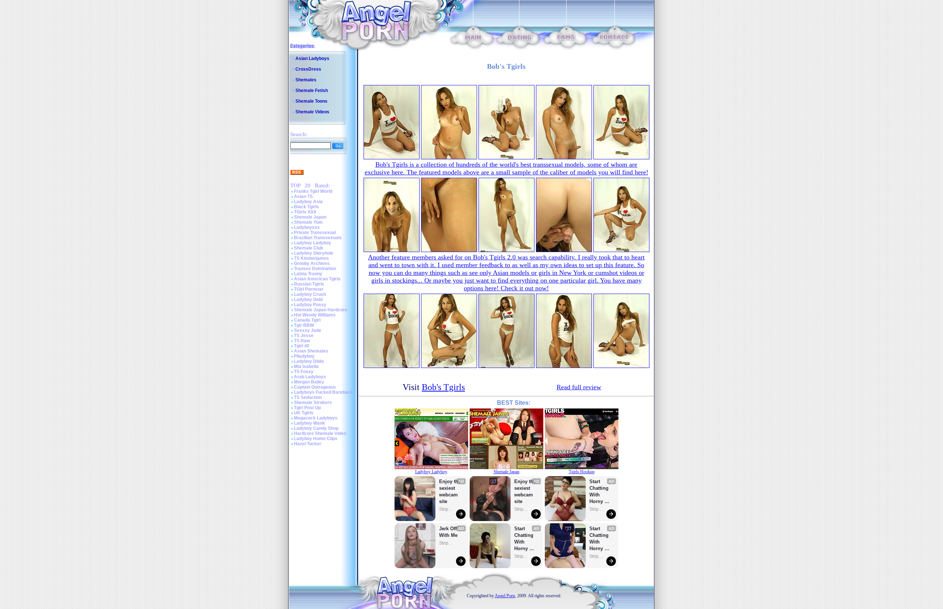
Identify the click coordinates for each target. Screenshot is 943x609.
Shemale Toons (311, 101)
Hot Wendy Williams (315, 315)
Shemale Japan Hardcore (320, 309)
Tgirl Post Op (307, 407)
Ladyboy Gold (308, 299)
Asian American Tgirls (317, 279)
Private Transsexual (315, 232)
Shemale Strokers (313, 402)
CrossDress (308, 69)
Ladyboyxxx (307, 227)
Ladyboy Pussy (310, 304)
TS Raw (302, 340)
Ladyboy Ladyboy (312, 242)
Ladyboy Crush (310, 294)
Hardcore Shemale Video (320, 433)
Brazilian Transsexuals (318, 237)
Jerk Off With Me (448, 532)
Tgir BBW (304, 325)
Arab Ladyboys (310, 376)
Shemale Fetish (311, 90)
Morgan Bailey (309, 382)
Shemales (305, 79)
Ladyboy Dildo (309, 361)
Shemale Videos (312, 111)
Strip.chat (446, 509)
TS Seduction (308, 397)
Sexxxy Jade (307, 330)
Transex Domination (315, 268)
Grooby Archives (312, 263)
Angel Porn (505, 595)
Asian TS (303, 196)
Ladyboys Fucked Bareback (323, 392)
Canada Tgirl (307, 320)
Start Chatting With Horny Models (524, 539)
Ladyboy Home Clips (315, 438)
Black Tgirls (306, 206)
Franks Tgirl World (313, 191)
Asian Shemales (311, 351)
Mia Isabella (306, 366)
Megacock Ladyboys (315, 418)
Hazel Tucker (307, 443)
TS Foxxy (303, 371)
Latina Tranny (308, 273)
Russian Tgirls (309, 284)
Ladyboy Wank (309, 423)
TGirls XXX (305, 212)
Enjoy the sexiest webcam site (450, 491)
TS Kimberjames (311, 258)
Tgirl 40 (301, 345)
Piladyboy (304, 356)
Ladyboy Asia (308, 201)
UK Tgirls (303, 412)
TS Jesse (303, 335)
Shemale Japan (310, 217)
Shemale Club (308, 248)
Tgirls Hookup (582, 471)
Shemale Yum (308, 222)
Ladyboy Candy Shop (316, 428)
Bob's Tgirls (443, 387)
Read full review (579, 387)
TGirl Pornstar (308, 289)
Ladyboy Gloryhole (313, 253)
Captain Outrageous (315, 387)
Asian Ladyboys (312, 58)
